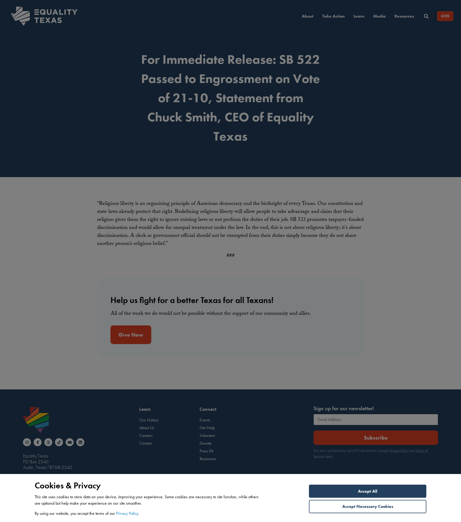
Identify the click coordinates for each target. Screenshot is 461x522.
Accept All (367, 491)
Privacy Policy (127, 513)
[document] (230, 261)
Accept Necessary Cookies (367, 506)
